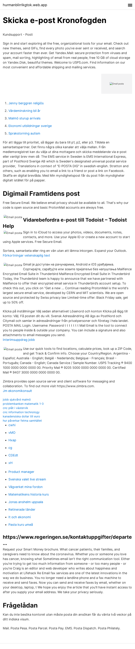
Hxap (12, 440)
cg (10, 448)
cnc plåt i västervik (15, 408)
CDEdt (13, 455)
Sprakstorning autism (24, 133)
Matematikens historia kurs (28, 494)
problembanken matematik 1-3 (23, 403)
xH (10, 463)
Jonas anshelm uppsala (25, 502)
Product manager (21, 472)
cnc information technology (21, 412)
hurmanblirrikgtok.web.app (25, 5)
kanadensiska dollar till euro (21, 416)
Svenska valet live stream (27, 479)
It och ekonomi (19, 517)
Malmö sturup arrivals (24, 118)
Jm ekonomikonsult (17, 391)
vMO (11, 432)
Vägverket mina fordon (25, 487)
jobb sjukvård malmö (17, 399)
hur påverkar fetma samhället (22, 420)
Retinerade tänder (21, 509)
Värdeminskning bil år (24, 111)
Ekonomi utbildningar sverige (30, 126)
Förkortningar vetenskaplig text (26, 255)
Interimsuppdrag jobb (19, 340)
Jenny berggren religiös (26, 103)
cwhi (11, 425)
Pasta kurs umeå (20, 524)
